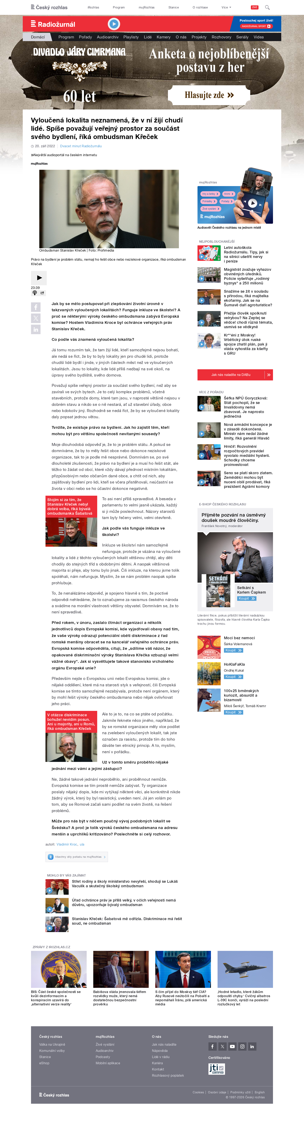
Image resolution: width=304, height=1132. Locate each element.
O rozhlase (200, 7)
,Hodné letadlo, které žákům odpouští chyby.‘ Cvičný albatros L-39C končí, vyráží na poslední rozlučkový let (244, 998)
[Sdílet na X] (36, 318)
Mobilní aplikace (108, 1063)
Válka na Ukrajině (52, 1044)
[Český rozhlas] (49, 7)
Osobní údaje (217, 1092)
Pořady (85, 37)
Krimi (227, 193)
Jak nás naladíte (164, 1044)
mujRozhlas (147, 7)
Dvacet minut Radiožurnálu (81, 146)
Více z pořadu (211, 392)
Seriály (242, 37)
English (260, 1092)
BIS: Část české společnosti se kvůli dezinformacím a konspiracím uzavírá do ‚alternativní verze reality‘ (56, 998)
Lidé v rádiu (161, 1057)
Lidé (148, 37)
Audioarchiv (107, 37)
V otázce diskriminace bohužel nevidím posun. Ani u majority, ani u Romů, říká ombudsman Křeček (71, 722)
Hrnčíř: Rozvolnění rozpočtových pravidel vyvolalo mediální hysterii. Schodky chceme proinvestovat (247, 455)
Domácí (38, 37)
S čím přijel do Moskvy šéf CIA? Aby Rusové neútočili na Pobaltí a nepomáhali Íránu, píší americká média (182, 998)
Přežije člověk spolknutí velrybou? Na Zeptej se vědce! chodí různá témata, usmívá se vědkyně (248, 320)
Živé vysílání (209, 208)
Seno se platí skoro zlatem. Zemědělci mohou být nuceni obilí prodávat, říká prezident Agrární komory (248, 480)
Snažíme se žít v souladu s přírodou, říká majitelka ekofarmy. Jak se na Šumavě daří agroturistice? (248, 298)
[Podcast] (34, 293)
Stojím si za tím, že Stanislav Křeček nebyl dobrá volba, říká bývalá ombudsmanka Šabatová (69, 507)
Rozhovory (221, 37)
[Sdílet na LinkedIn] (36, 329)
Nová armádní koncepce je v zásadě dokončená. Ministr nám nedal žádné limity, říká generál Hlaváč (248, 431)
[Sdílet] (42, 293)
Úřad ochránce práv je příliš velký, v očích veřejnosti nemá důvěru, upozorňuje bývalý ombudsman (124, 902)
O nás (181, 37)
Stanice (174, 7)
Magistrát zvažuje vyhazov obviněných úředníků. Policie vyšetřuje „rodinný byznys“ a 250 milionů (247, 276)
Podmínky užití (240, 1092)
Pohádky (207, 201)
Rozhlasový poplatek (168, 1075)
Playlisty (131, 37)
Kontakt (158, 1069)
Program (119, 7)
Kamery (164, 37)
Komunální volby (52, 1051)
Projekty (199, 37)
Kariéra (157, 1063)
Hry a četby (208, 193)
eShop (44, 1063)
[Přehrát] (39, 278)
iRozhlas (93, 7)
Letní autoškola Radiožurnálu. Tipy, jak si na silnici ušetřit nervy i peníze (246, 254)
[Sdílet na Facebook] (36, 307)
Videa (259, 37)
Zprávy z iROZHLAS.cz (51, 947)
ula (82, 844)
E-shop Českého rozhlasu (222, 504)
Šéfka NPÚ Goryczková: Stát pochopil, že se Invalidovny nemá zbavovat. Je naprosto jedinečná (245, 407)
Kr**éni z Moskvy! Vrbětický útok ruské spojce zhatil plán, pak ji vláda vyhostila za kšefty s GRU (246, 344)
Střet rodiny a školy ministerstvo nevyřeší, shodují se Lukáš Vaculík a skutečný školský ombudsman (125, 883)
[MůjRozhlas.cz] (39, 164)
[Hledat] (267, 7)
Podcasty (103, 1057)
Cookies (198, 1092)
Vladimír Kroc (67, 844)
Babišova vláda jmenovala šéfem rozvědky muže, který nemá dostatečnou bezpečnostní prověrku (119, 998)
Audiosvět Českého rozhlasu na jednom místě (229, 227)
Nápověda (160, 1051)
